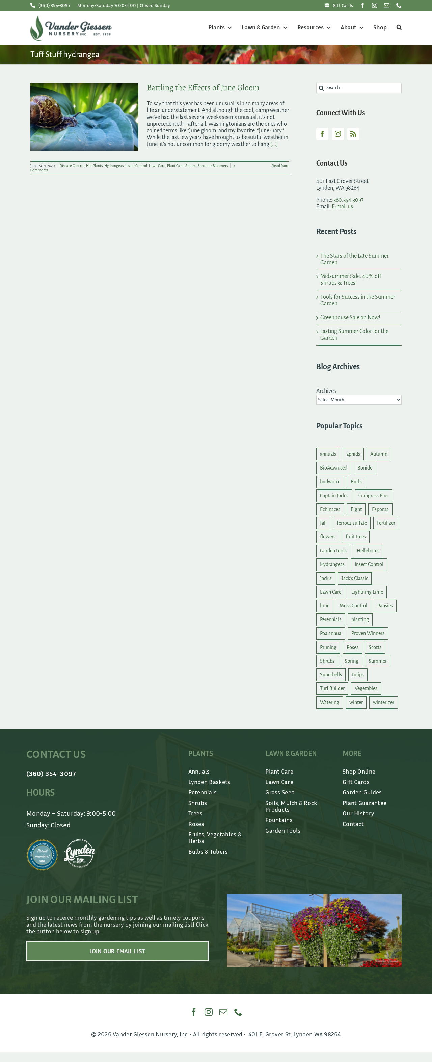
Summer (378, 661)
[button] (398, 28)
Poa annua (330, 633)
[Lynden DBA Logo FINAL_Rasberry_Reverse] (80, 842)
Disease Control (71, 165)
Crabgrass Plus (373, 495)
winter (356, 702)
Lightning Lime (367, 592)
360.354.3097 (348, 200)
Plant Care (175, 165)
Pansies (385, 605)
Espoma (380, 509)
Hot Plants (94, 165)
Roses (352, 647)
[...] (274, 144)
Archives (326, 391)
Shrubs (190, 165)
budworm (330, 481)
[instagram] (374, 5)
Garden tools (333, 550)
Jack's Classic (355, 578)
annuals (328, 454)
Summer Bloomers (213, 165)
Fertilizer (386, 523)
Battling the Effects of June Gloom (203, 87)
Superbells (331, 674)
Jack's (325, 578)
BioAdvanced (333, 468)
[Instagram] (338, 134)
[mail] (386, 5)
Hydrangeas (114, 165)
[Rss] (353, 134)
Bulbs (356, 481)
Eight (356, 509)
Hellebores (368, 550)
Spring (351, 661)
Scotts (375, 647)
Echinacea (330, 509)
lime (324, 605)
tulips (358, 674)
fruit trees (356, 536)
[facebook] (362, 5)
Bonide (364, 468)
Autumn (378, 454)
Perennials (330, 619)
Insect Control (136, 165)
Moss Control (353, 605)
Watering (329, 702)
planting (360, 619)
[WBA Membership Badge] (42, 842)
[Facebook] (322, 134)
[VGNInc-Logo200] (71, 18)
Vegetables (366, 688)
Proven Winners (367, 633)
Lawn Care (157, 165)
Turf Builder (332, 688)
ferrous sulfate (352, 523)
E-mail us (342, 207)
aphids (353, 454)
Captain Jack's (334, 495)
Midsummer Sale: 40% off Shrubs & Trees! (350, 279)
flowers (327, 536)
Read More (280, 165)
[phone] (399, 5)
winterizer (383, 702)
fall (323, 523)
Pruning (328, 647)
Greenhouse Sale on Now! (350, 317)
